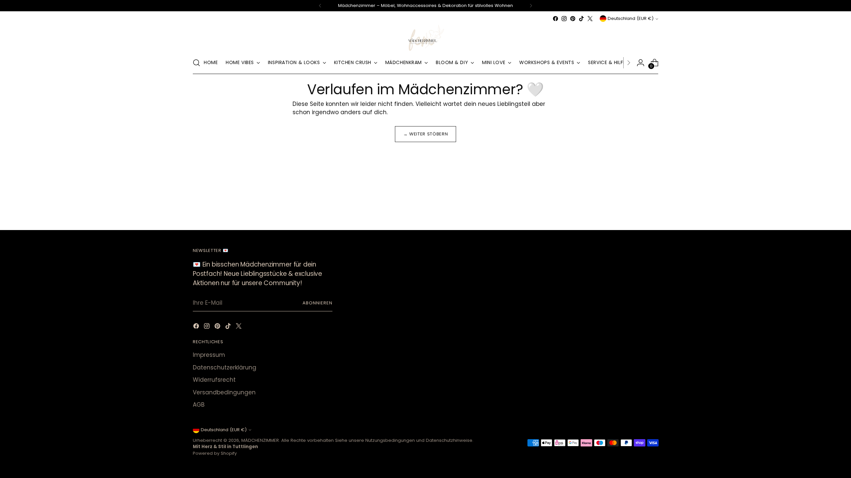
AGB (198, 405)
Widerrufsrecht (214, 380)
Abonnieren (317, 303)
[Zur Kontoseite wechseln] (640, 62)
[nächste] (531, 5)
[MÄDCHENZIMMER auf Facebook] (555, 19)
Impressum (209, 355)
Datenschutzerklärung (224, 367)
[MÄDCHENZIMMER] (425, 37)
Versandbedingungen (224, 392)
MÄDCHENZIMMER (260, 440)
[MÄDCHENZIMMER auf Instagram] (564, 19)
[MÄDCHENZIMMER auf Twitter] (590, 19)
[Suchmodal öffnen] (196, 62)
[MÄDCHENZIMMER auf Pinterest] (573, 19)
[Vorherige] (320, 5)
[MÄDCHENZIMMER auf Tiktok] (581, 19)
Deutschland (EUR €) (631, 18)
